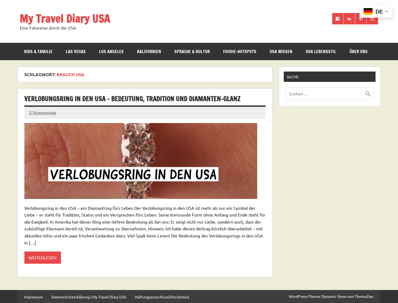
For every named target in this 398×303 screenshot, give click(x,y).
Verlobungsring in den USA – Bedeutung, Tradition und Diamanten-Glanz (132, 98)
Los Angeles (111, 51)
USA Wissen (281, 51)
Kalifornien (149, 51)
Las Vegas (76, 51)
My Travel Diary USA (65, 18)
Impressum (33, 297)
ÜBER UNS (359, 51)
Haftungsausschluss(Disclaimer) (162, 297)
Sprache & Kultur (192, 51)
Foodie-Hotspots (239, 51)
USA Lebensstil (321, 51)
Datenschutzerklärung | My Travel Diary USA (88, 297)
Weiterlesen (43, 257)
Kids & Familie (38, 51)
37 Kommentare (42, 112)
